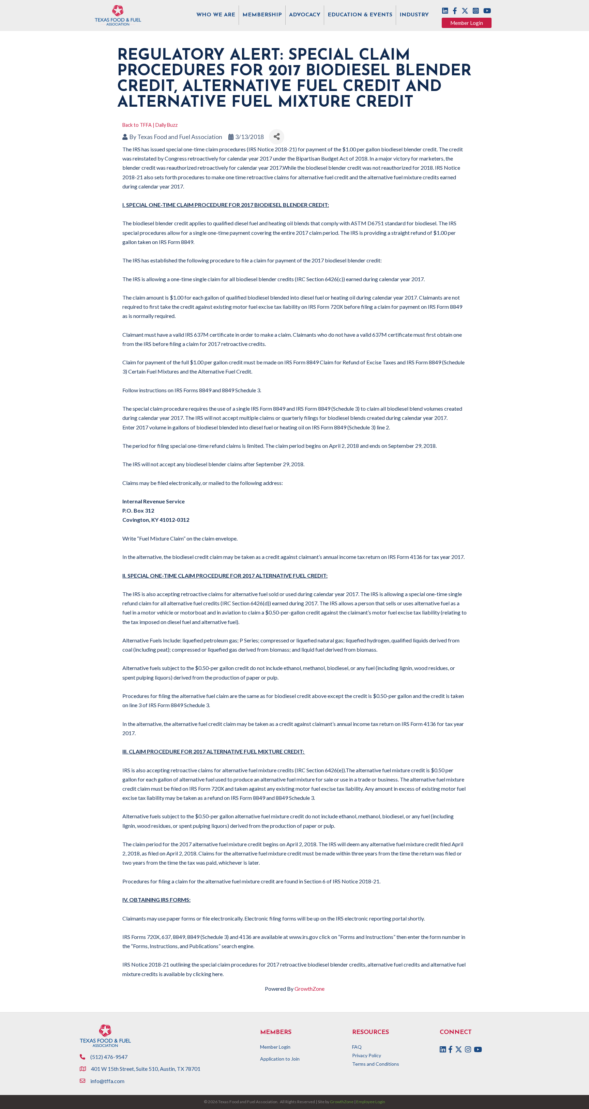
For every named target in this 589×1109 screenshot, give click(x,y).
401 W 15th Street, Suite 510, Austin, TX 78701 (146, 1068)
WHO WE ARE (215, 15)
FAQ (357, 1047)
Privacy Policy (366, 1055)
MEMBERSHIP (262, 15)
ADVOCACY (304, 15)
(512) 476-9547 (108, 1056)
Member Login (275, 1047)
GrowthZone (309, 988)
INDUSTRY (414, 15)
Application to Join (280, 1059)
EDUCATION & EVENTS (360, 15)
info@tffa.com (107, 1081)
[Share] (276, 137)
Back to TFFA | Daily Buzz (150, 125)
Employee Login (370, 1101)
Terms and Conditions (375, 1064)
